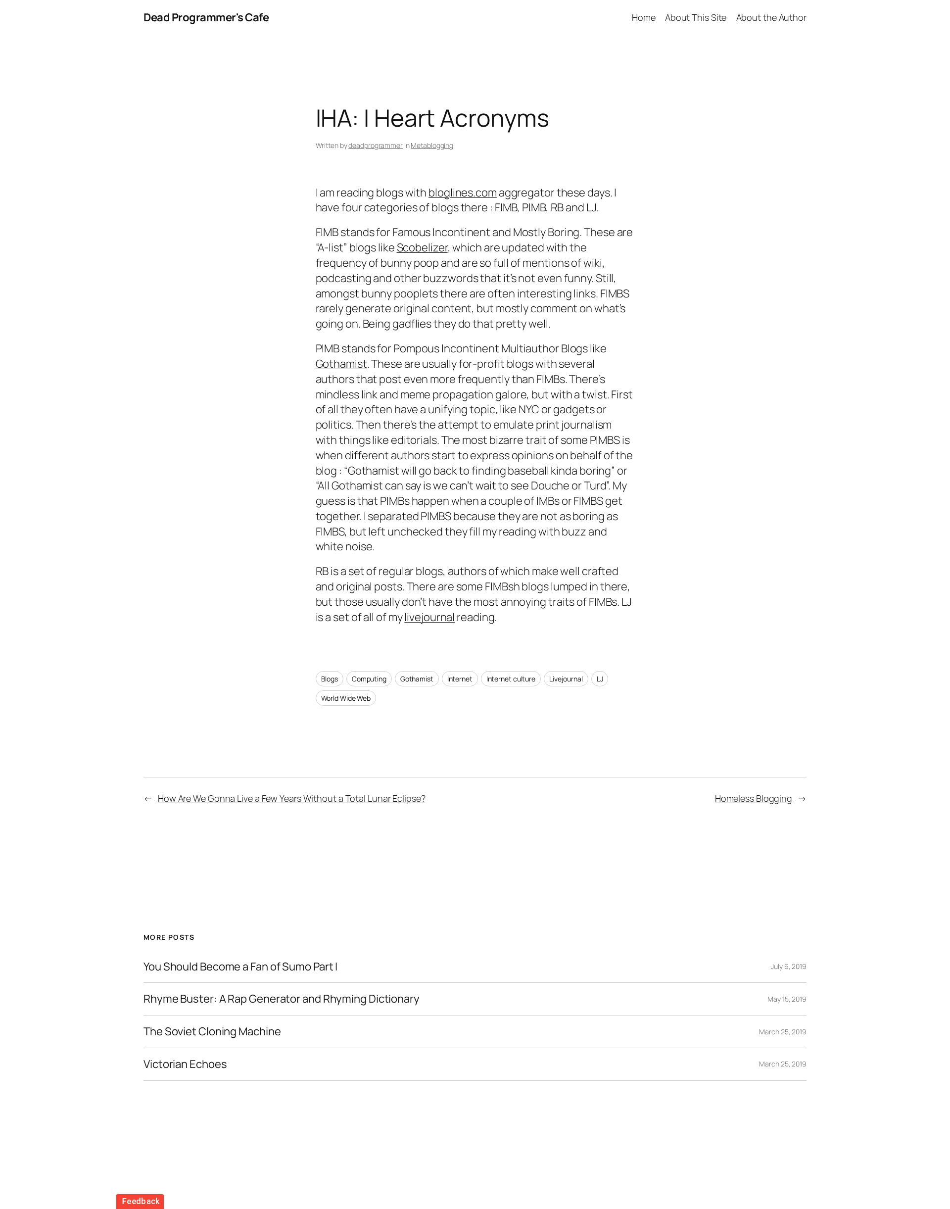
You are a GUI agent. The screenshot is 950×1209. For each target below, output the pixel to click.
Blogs (329, 678)
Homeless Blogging (753, 798)
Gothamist (341, 363)
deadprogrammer (375, 145)
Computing (369, 678)
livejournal (429, 617)
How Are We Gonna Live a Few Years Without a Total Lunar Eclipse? (292, 798)
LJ (600, 678)
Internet (460, 678)
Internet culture (510, 678)
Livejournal (566, 678)
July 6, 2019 (789, 966)
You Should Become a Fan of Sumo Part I (240, 967)
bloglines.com (462, 192)
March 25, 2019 (783, 1031)
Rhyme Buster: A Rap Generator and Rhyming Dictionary (281, 999)
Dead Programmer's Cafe (206, 17)
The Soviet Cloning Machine (212, 1031)
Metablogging (432, 145)
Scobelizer (422, 247)
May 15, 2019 (787, 999)
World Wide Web (346, 698)
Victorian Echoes (185, 1064)
